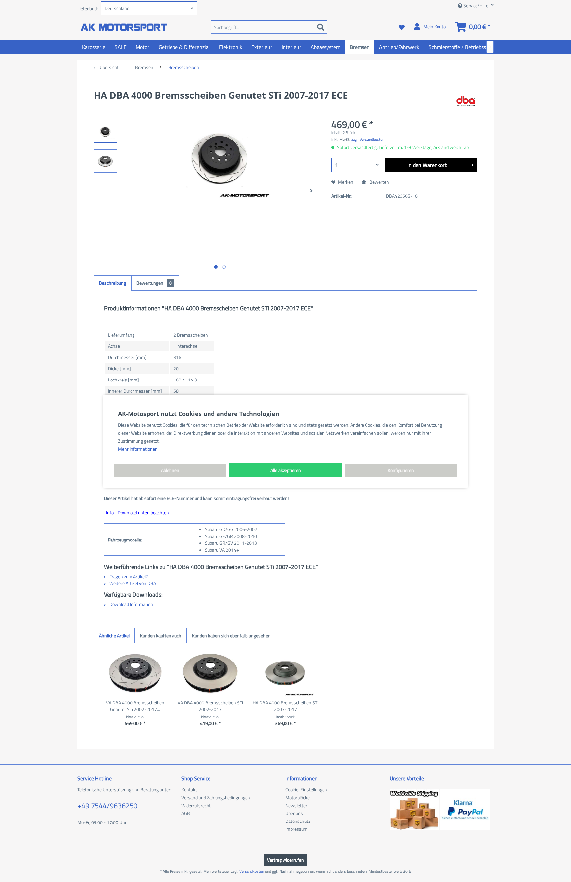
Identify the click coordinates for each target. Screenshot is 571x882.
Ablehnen (170, 470)
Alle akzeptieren (285, 470)
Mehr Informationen (138, 448)
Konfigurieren (401, 470)
